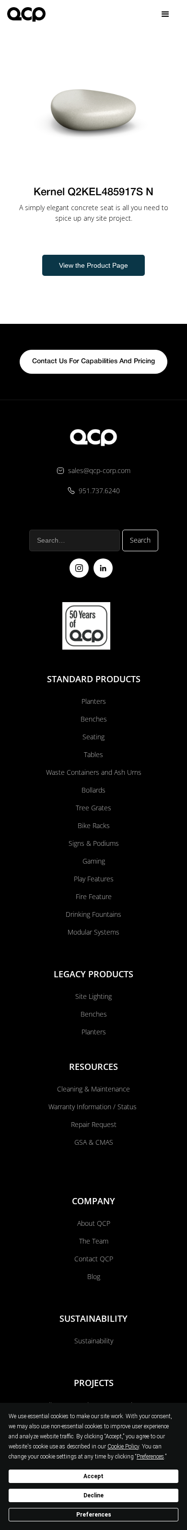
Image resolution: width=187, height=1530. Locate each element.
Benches (94, 718)
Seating (93, 736)
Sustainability (93, 1340)
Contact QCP (93, 1258)
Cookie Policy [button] (123, 1446)
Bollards (93, 790)
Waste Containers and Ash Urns (93, 772)
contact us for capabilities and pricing (93, 361)
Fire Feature (94, 896)
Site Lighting (93, 996)
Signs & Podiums (94, 843)
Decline (93, 1495)
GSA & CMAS (93, 1142)
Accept (93, 1476)
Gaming (93, 861)
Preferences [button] (150, 1456)
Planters (94, 701)
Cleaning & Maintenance (93, 1088)
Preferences (93, 1514)
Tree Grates (93, 807)
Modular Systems (93, 932)
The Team (93, 1240)
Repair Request (94, 1124)
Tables (93, 754)
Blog (93, 1276)
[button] (165, 14)
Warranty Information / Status (93, 1106)
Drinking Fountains (93, 914)
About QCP (93, 1223)
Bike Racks (94, 825)
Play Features (94, 878)
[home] (26, 14)
